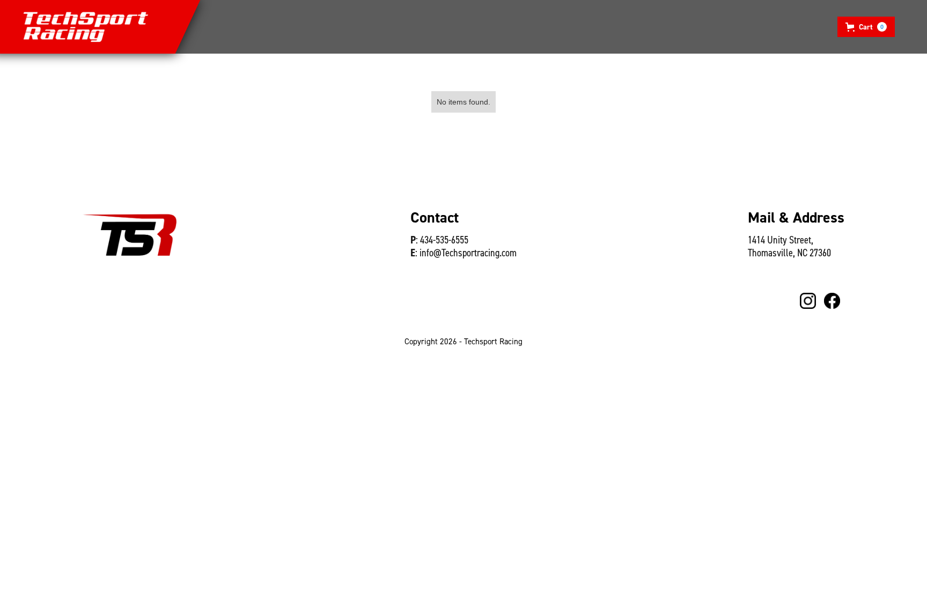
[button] (866, 27)
